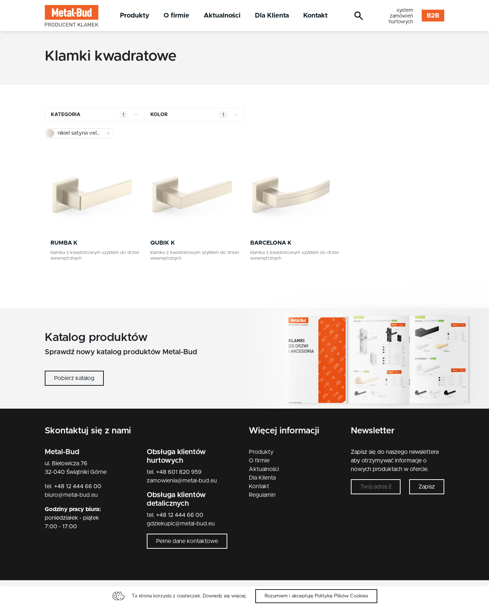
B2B (433, 16)
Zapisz (426, 487)
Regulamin (262, 495)
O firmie (176, 15)
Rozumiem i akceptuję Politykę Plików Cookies (316, 595)
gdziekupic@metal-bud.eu (181, 523)
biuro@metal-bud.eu (71, 495)
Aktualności (222, 15)
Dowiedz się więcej (224, 595)
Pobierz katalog (74, 378)
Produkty (134, 15)
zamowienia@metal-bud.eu (182, 481)
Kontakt (315, 15)
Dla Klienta (272, 15)
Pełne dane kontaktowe (187, 541)
